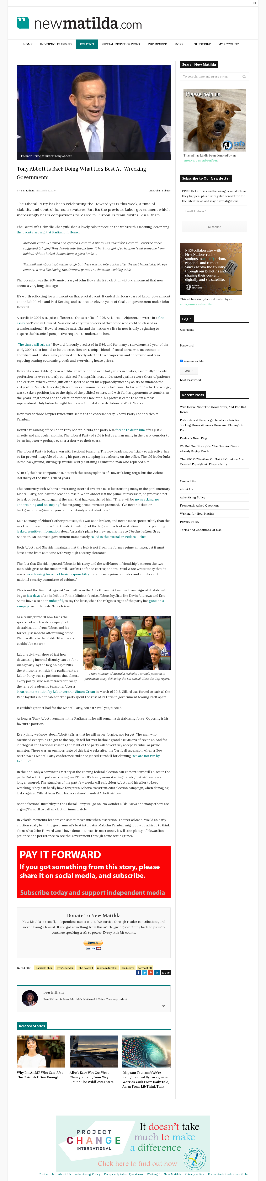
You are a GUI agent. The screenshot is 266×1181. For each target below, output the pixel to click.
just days (33, 596)
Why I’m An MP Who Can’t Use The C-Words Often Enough (40, 1075)
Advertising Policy (192, 497)
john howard (85, 967)
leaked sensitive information (38, 531)
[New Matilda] (79, 23)
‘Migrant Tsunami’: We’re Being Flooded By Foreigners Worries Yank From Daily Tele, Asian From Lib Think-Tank (145, 1080)
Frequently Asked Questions (199, 505)
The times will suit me (34, 344)
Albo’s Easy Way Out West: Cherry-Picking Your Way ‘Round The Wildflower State (92, 1077)
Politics (87, 44)
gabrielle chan (44, 967)
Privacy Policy (189, 522)
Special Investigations (121, 44)
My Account (228, 44)
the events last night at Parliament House (48, 232)
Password (186, 345)
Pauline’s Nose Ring (193, 438)
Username (187, 330)
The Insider (157, 44)
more (166, 972)
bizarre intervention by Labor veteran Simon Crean (56, 692)
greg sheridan (65, 967)
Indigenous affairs (56, 44)
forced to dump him (130, 430)
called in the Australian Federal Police (118, 537)
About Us (186, 489)
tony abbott (145, 967)
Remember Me (193, 361)
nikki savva (128, 967)
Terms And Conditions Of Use (201, 530)
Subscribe (202, 44)
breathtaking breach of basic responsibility (58, 574)
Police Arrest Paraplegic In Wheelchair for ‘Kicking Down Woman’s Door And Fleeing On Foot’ (211, 425)
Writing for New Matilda (197, 513)
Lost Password (190, 380)
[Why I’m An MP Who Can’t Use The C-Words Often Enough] (41, 1052)
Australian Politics (160, 190)
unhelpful (56, 601)
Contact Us (188, 481)
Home (27, 44)
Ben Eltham (27, 190)
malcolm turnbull (107, 967)
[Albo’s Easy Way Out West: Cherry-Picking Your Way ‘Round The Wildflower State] (94, 1052)
